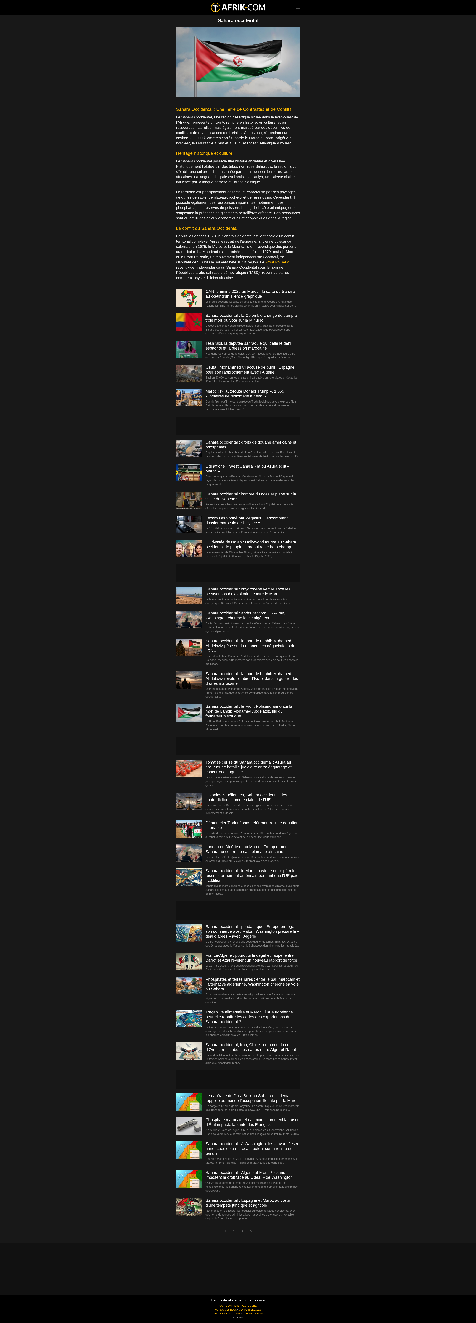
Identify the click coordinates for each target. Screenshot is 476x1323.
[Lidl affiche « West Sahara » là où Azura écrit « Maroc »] (189, 473)
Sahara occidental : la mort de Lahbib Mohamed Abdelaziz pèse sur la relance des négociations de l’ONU (250, 646)
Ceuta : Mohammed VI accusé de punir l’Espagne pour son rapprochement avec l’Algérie (249, 369)
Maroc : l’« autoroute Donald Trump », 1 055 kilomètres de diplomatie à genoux (244, 393)
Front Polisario (277, 262)
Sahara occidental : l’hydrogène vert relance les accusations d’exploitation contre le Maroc (247, 591)
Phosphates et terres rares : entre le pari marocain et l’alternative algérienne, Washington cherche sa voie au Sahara (252, 984)
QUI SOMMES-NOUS (226, 1309)
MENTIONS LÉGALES (250, 1309)
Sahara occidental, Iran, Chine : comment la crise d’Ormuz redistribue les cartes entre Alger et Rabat (250, 1047)
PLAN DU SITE (249, 1306)
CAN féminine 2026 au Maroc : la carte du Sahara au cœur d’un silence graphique (250, 294)
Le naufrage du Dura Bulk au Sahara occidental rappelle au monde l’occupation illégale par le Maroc (251, 1098)
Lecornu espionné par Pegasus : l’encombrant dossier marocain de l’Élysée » (246, 520)
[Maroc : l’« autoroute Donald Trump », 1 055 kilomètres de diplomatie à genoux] (189, 398)
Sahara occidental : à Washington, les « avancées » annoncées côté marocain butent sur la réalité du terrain (251, 1148)
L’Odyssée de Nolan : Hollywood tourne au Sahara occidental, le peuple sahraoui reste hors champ (250, 544)
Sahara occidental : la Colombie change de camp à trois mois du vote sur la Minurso (251, 318)
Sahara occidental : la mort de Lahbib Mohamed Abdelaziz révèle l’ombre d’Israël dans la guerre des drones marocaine (251, 678)
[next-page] (251, 1231)
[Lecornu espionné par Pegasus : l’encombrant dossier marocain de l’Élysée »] (189, 525)
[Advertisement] (238, 426)
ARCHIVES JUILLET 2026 (227, 1313)
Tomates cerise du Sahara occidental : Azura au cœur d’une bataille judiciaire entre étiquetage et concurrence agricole (248, 767)
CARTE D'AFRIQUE (229, 1306)
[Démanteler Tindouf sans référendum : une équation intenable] (189, 829)
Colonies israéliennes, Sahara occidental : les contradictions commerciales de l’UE (246, 797)
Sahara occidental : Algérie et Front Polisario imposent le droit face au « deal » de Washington (249, 1175)
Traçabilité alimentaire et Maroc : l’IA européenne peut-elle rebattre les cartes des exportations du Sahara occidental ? (249, 1017)
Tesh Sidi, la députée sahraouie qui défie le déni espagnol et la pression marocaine (248, 345)
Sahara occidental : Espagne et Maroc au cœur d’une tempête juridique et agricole (247, 1203)
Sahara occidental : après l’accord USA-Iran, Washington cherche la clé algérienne (245, 615)
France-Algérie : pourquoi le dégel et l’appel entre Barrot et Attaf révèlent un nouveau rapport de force (251, 958)
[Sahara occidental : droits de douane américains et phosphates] (189, 449)
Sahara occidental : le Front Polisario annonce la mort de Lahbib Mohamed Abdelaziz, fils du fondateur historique (248, 711)
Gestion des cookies (252, 1313)
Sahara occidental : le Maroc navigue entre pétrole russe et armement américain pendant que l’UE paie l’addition (251, 875)
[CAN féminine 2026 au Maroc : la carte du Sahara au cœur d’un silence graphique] (189, 298)
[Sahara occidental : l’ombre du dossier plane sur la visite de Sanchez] (189, 501)
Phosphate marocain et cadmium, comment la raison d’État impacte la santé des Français (252, 1122)
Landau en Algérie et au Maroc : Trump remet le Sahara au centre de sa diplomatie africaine (248, 849)
